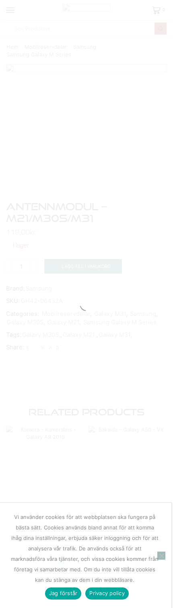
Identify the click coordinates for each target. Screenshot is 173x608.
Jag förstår (63, 593)
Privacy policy (107, 593)
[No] (161, 556)
